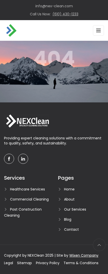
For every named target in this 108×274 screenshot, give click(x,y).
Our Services (75, 209)
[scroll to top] (99, 245)
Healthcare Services (27, 189)
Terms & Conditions (81, 262)
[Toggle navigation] (98, 30)
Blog (67, 219)
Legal (8, 262)
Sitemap (24, 262)
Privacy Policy (48, 262)
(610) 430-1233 (65, 14)
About (69, 199)
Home (69, 189)
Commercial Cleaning (29, 199)
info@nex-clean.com (54, 6)
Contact (71, 229)
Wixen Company (83, 255)
